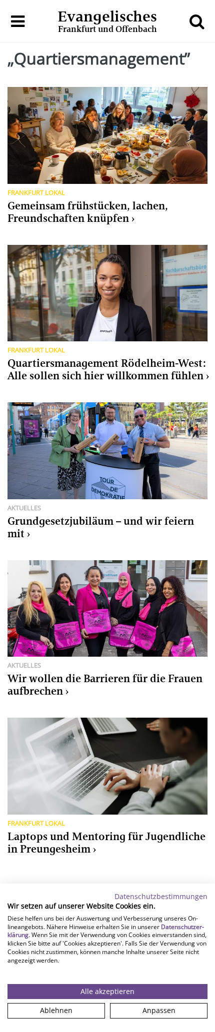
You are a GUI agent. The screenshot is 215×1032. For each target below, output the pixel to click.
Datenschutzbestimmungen (161, 896)
